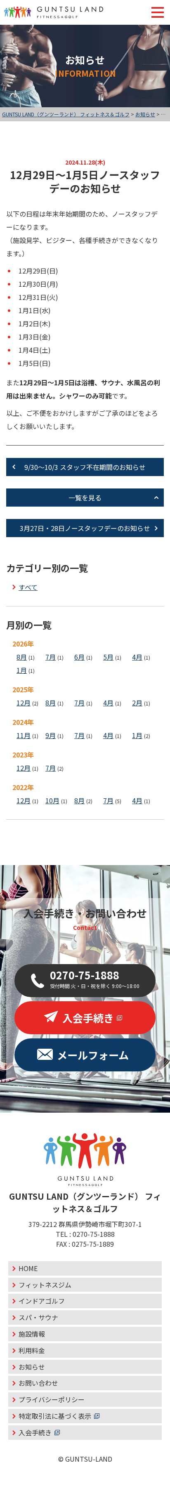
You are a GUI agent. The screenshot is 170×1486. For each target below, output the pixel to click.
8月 (22, 657)
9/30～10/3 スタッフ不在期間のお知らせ (85, 467)
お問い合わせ (38, 1383)
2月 (137, 703)
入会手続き (35, 1432)
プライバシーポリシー (52, 1399)
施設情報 (32, 1334)
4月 (137, 657)
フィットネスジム (45, 1285)
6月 (79, 657)
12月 (24, 703)
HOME (28, 1268)
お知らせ (32, 1367)
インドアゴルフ (42, 1301)
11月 (24, 735)
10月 (52, 800)
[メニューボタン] (157, 12)
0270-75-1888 (94, 1234)
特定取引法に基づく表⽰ (55, 1416)
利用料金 (32, 1350)
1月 (22, 670)
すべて (28, 587)
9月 (50, 735)
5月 (108, 657)
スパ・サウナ (38, 1317)
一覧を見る (85, 497)
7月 (50, 657)
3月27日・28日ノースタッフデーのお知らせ (85, 528)
